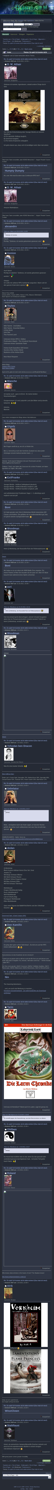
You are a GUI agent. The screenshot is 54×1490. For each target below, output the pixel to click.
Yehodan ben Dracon (19, 746)
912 (22, 49)
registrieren (30, 20)
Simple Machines (35, 1486)
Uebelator (13, 788)
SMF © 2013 (25, 1486)
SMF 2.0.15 (17, 1486)
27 (16, 49)
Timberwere (25, 41)
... (9, 49)
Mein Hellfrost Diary (8, 774)
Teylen (11, 305)
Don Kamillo (14, 924)
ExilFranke (13, 477)
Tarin (10, 1007)
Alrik (10, 1285)
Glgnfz (11, 426)
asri (9, 586)
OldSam (12, 1129)
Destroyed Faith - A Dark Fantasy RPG (14, 915)
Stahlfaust (13, 1425)
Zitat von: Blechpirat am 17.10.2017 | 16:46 (16, 1114)
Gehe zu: (48, 1473)
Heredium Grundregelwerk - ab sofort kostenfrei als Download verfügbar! (25, 992)
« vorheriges (40, 46)
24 (10, 49)
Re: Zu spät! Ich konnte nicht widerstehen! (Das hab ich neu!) (25, 59)
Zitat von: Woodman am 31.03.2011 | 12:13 (17, 607)
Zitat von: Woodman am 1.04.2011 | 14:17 (17, 808)
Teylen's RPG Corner (8, 366)
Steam (4, 556)
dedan (10, 848)
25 (12, 49)
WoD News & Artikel (8, 368)
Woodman (13, 528)
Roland (11, 1173)
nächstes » (48, 46)
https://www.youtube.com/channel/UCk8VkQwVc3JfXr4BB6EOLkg (22, 839)
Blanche (12, 381)
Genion (11, 253)
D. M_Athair (14, 64)
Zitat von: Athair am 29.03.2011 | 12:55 (16, 231)
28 (18, 49)
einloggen (20, 20)
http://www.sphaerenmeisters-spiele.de (14, 1276)
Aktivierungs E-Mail (9, 22)
